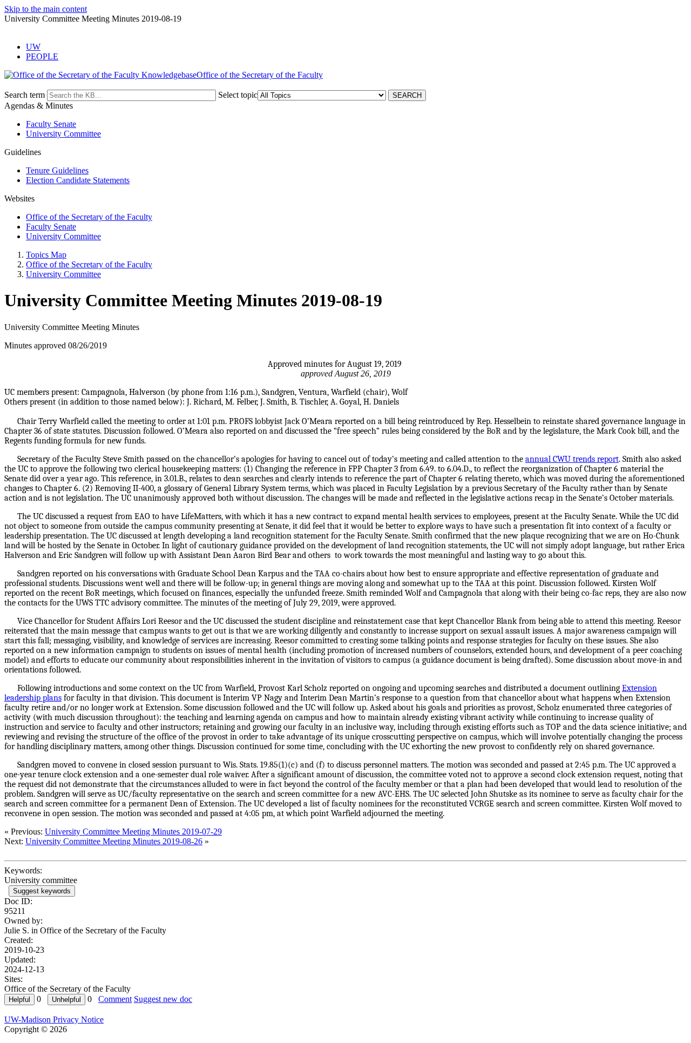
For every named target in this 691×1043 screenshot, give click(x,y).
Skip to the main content (45, 9)
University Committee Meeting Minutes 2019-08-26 (113, 841)
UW (33, 46)
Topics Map (46, 254)
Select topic (238, 94)
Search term (24, 94)
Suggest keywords (42, 891)
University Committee (63, 133)
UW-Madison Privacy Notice (54, 1019)
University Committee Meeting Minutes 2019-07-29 (133, 831)
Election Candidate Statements (78, 180)
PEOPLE (42, 56)
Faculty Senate (51, 124)
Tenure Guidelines (57, 170)
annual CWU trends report (572, 459)
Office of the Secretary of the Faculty (89, 216)
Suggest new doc (163, 999)
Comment (115, 999)
